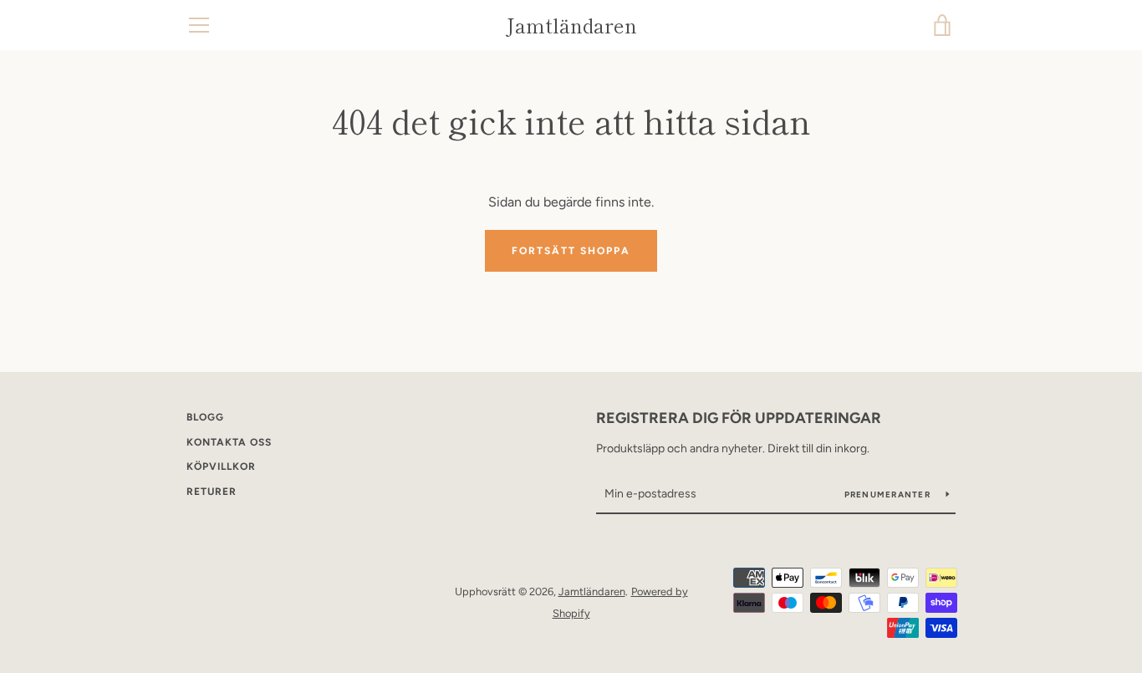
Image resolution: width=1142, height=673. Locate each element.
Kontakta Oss (229, 442)
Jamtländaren (571, 25)
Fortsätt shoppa (571, 251)
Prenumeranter (889, 494)
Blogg (205, 417)
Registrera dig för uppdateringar (738, 418)
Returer (211, 491)
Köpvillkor (221, 466)
